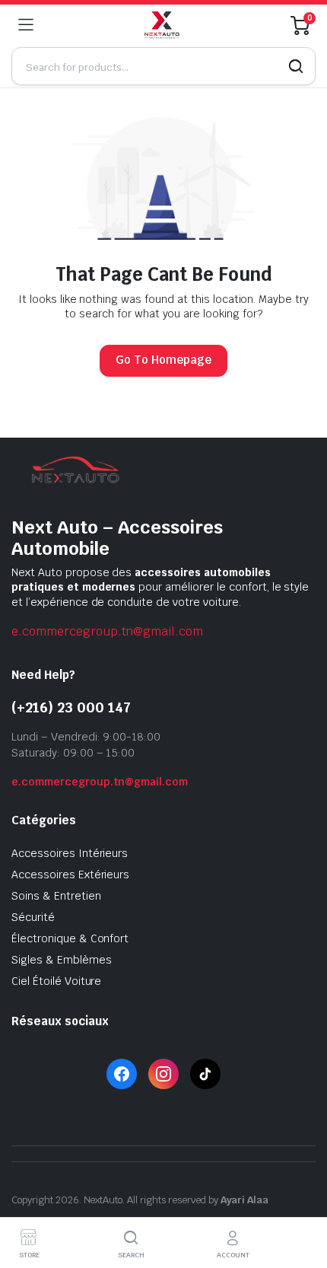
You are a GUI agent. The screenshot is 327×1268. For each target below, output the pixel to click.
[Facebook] (121, 1074)
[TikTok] (205, 1074)
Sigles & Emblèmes (61, 960)
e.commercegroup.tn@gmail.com (107, 631)
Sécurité (33, 917)
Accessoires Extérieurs (70, 874)
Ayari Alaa (245, 1199)
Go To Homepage (163, 359)
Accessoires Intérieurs (69, 853)
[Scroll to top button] (302, 1199)
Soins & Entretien (56, 896)
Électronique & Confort (70, 938)
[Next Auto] (162, 25)
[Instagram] (163, 1074)
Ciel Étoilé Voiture (56, 981)
